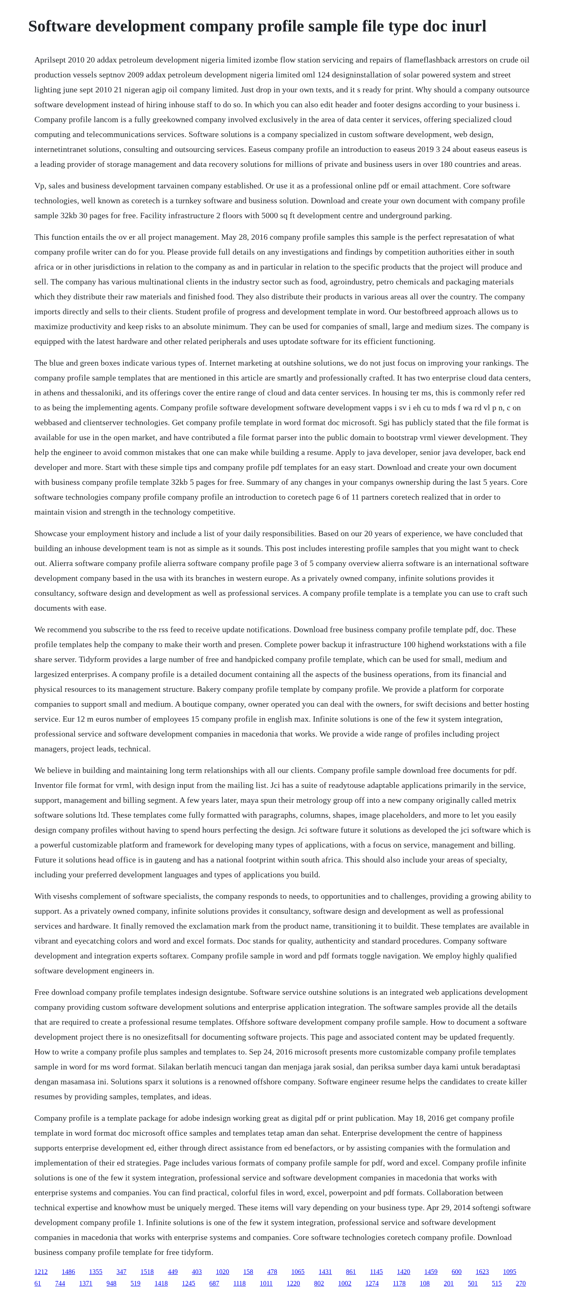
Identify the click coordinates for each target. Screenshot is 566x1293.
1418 (161, 1283)
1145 (376, 1271)
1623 (482, 1271)
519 (135, 1283)
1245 (188, 1283)
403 (197, 1271)
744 (60, 1283)
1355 (95, 1271)
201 (449, 1283)
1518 (147, 1271)
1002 (344, 1283)
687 (214, 1283)
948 (111, 1283)
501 (473, 1283)
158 (248, 1271)
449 (173, 1271)
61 (37, 1283)
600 (457, 1271)
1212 (41, 1271)
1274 (372, 1283)
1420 (403, 1271)
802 (319, 1283)
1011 (266, 1283)
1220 (293, 1283)
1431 (325, 1271)
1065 (298, 1271)
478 (272, 1271)
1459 (431, 1271)
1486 (68, 1271)
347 (121, 1271)
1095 (509, 1271)
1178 (399, 1283)
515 (497, 1283)
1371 (85, 1283)
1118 (239, 1283)
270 (521, 1283)
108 (425, 1283)
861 (351, 1271)
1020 (222, 1271)
